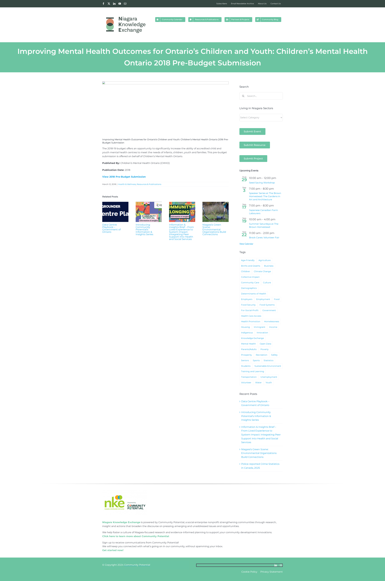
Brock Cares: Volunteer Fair (264, 237)
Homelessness (271, 321)
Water (258, 382)
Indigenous (247, 332)
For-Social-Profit (250, 310)
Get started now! (112, 550)
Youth (269, 382)
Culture (267, 282)
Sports (256, 360)
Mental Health (248, 343)
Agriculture (265, 260)
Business (268, 265)
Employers (246, 299)
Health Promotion (250, 321)
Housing (245, 327)
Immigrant (259, 327)
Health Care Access (251, 316)
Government (269, 310)
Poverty (264, 349)
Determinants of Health (253, 293)
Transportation (249, 377)
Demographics (249, 288)
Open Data (265, 343)
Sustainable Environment (267, 366)
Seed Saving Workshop (262, 182)
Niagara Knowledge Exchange (121, 522)
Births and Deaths (250, 265)
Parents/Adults (249, 349)
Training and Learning (252, 371)
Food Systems (267, 304)
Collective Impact (250, 277)
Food (276, 299)
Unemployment (268, 377)
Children (245, 271)
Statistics (268, 360)
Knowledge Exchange (252, 338)
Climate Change (262, 271)
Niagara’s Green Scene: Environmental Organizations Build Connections (214, 229)
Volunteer (246, 382)
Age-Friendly (248, 260)
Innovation (262, 332)
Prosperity (246, 355)
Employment (263, 299)
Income (273, 327)
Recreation (261, 355)
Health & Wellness (127, 184)
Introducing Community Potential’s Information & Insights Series (144, 229)
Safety (274, 355)
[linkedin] (275, 565)
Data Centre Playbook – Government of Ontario (111, 228)
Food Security (248, 304)
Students (246, 366)
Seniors (245, 360)
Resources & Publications (149, 184)
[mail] (281, 565)
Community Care (250, 282)
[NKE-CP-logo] (124, 490)
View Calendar (246, 243)
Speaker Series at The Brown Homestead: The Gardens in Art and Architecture (265, 196)
